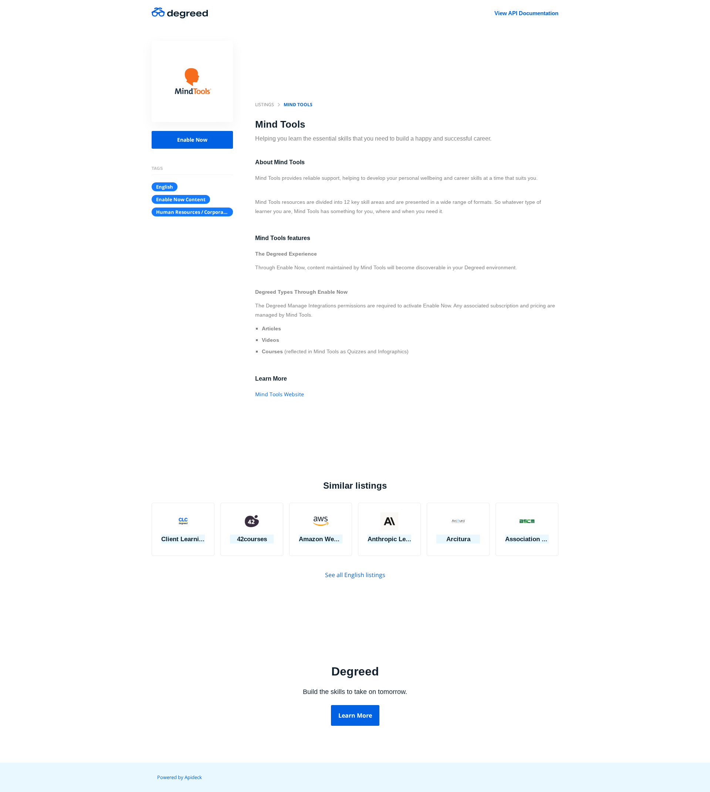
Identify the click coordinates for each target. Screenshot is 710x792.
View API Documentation (526, 13)
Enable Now (192, 139)
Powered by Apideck (179, 777)
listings (264, 104)
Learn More (355, 715)
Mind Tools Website (279, 394)
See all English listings (355, 575)
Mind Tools (298, 104)
